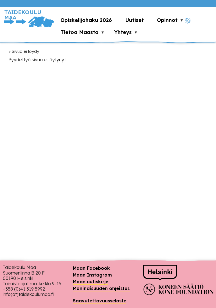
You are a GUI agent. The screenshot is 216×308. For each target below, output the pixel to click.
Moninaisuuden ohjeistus (101, 288)
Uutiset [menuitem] (134, 20)
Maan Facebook (91, 268)
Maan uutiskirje (90, 281)
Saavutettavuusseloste (99, 301)
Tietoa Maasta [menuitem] (76, 33)
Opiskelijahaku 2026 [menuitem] (86, 20)
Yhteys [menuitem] (120, 33)
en (197, 30)
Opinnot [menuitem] (163, 21)
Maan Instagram (92, 275)
